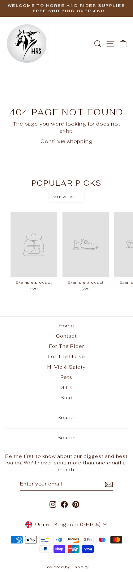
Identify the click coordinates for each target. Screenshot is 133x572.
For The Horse (66, 356)
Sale (66, 398)
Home (66, 326)
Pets (66, 377)
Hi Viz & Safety (66, 367)
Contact (66, 336)
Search (67, 417)
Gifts (66, 387)
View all (66, 196)
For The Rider (66, 346)
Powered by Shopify (67, 567)
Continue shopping (66, 141)
